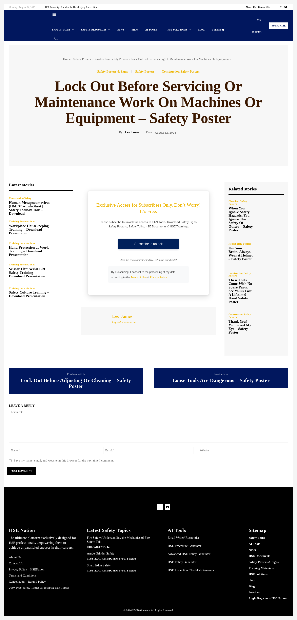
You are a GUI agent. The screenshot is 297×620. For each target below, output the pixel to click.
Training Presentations (22, 221)
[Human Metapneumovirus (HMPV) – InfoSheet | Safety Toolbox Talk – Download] (63, 206)
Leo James (132, 132)
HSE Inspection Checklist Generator (191, 570)
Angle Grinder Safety (100, 553)
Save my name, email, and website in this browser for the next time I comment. (64, 460)
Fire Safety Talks (98, 547)
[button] (56, 38)
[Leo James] (96, 320)
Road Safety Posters (240, 243)
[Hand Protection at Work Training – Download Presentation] (63, 249)
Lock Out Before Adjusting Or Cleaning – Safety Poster (76, 383)
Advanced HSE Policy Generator (189, 554)
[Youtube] (285, 7)
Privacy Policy (158, 277)
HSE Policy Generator (182, 562)
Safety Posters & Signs (112, 71)
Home (67, 59)
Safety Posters (82, 59)
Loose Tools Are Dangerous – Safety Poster (221, 380)
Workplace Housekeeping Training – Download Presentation (29, 229)
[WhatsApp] (46, 148)
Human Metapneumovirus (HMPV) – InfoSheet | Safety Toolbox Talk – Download (29, 208)
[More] (55, 148)
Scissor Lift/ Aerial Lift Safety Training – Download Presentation (27, 272)
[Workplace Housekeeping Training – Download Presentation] (63, 227)
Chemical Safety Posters (238, 202)
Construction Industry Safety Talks (111, 558)
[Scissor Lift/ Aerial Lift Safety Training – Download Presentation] (63, 270)
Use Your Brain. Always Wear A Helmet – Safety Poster (241, 253)
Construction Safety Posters (111, 59)
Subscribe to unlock (148, 244)
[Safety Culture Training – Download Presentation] (63, 292)
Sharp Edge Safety (99, 565)
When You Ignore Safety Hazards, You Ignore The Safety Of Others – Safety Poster (241, 219)
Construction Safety (20, 198)
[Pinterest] (36, 148)
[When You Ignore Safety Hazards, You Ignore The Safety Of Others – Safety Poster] (270, 215)
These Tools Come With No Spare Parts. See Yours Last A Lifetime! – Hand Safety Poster (240, 291)
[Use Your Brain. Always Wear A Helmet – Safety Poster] (270, 251)
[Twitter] (27, 148)
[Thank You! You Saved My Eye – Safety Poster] (270, 323)
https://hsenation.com (124, 322)
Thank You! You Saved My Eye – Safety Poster (240, 326)
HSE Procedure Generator (184, 546)
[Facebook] (280, 7)
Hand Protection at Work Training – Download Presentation (29, 251)
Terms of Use (138, 277)
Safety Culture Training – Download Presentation (29, 294)
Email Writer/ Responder (183, 537)
